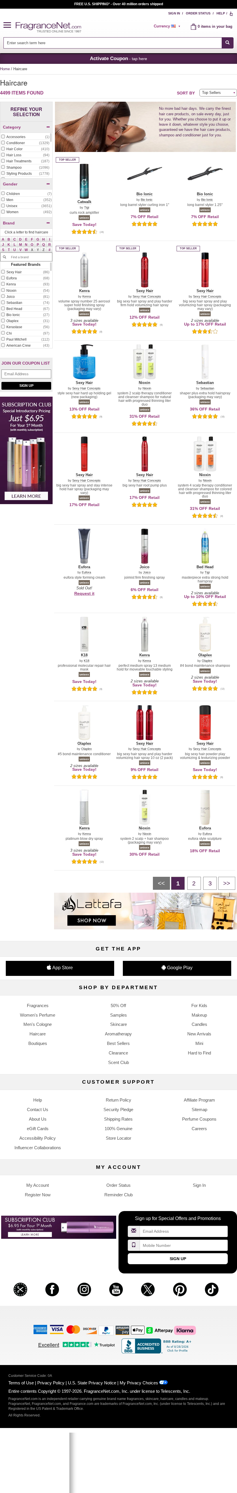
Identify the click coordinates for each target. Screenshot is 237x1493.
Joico (147, 572)
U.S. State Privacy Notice (92, 1382)
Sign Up (26, 386)
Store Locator (118, 1138)
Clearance (118, 1052)
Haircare (37, 1033)
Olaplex (207, 660)
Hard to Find (199, 1052)
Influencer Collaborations (37, 1147)
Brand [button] (9, 223)
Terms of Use (21, 1382)
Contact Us (37, 1109)
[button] (9, 25)
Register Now (38, 1194)
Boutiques (37, 1043)
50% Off (118, 1005)
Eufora (86, 572)
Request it (84, 593)
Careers (199, 1128)
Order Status (198, 13)
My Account (37, 1185)
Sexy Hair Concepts (147, 296)
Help (220, 13)
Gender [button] (10, 184)
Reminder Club (118, 1194)
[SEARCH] (228, 43)
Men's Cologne (37, 1024)
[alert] (168, 26)
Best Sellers (118, 1043)
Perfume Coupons (199, 1119)
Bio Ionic (147, 199)
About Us (38, 1119)
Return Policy (118, 1100)
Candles (199, 1024)
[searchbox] (112, 43)
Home (5, 69)
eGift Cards (38, 1128)
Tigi (86, 207)
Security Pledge (118, 1109)
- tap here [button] (118, 58)
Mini (199, 1043)
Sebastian (207, 388)
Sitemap (199, 1109)
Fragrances (38, 1005)
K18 (86, 660)
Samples (118, 1015)
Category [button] (12, 127)
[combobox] (118, 43)
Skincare (118, 1024)
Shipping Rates (118, 1119)
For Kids (199, 1005)
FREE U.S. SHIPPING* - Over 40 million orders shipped (118, 4)
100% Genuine (118, 1128)
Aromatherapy (118, 1033)
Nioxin (146, 388)
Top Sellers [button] (211, 92)
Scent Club (118, 1062)
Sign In (174, 13)
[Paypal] (106, 1329)
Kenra (86, 296)
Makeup (199, 1015)
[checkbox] (25, 137)
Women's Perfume (37, 1015)
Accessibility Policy (37, 1138)
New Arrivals (199, 1033)
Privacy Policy (50, 1382)
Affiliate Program (199, 1100)
